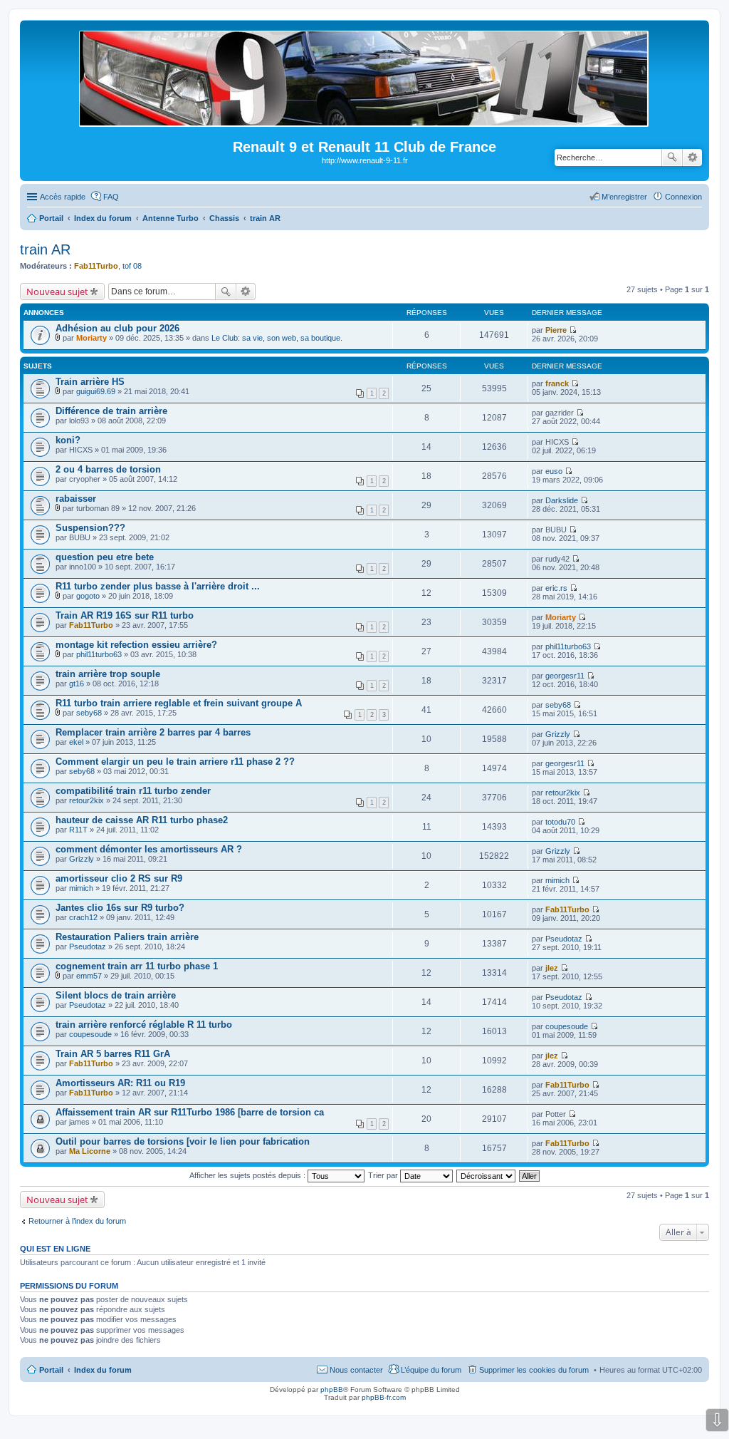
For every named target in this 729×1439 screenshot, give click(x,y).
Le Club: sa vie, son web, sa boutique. (276, 338)
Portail (51, 218)
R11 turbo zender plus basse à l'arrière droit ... (158, 586)
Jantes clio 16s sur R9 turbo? (120, 907)
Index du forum (103, 1370)
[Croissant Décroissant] (486, 1175)
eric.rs (556, 588)
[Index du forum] (365, 120)
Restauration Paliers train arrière (127, 937)
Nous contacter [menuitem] (356, 1370)
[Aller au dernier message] (573, 330)
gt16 (76, 683)
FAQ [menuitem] (111, 196)
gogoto (88, 596)
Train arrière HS (90, 381)
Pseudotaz (87, 946)
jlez (551, 968)
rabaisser (76, 498)
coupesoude (90, 1034)
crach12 (83, 917)
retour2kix (86, 800)
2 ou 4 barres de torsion (108, 469)
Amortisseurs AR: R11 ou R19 (120, 1083)
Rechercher (672, 157)
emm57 (89, 975)
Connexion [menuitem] (683, 196)
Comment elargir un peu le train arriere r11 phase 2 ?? (175, 761)
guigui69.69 (95, 391)
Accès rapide (62, 196)
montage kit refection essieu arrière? (136, 644)
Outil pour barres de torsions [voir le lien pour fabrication (183, 1141)
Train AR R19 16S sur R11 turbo (125, 615)
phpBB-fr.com (384, 1397)
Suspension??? (90, 527)
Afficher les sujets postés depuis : (248, 1175)
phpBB (331, 1389)
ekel (76, 742)
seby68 (89, 712)
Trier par (384, 1175)
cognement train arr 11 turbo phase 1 (137, 966)
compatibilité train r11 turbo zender (133, 790)
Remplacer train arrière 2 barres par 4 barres (153, 732)
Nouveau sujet (57, 291)
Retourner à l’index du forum (77, 1221)
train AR (45, 249)
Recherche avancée (692, 157)
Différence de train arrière (111, 411)
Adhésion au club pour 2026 (117, 328)
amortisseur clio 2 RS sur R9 (119, 878)
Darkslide (561, 500)
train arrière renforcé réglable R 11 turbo (144, 1024)
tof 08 (132, 266)
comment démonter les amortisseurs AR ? (149, 849)
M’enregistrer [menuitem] (624, 196)
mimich (81, 888)
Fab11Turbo (96, 266)
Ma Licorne (89, 1151)
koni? (68, 440)
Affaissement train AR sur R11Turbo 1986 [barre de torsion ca (190, 1112)
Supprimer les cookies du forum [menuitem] (534, 1370)
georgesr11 (564, 675)
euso (553, 471)
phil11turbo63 (99, 654)
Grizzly (557, 734)
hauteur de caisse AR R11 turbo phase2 (142, 820)
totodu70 (560, 822)
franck (557, 383)
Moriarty (91, 338)
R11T (78, 829)
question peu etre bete (105, 557)
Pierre (556, 330)
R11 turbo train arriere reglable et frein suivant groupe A (179, 703)
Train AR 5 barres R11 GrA (113, 1053)
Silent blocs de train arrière (116, 995)
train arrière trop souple (108, 674)
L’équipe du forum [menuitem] (431, 1370)
